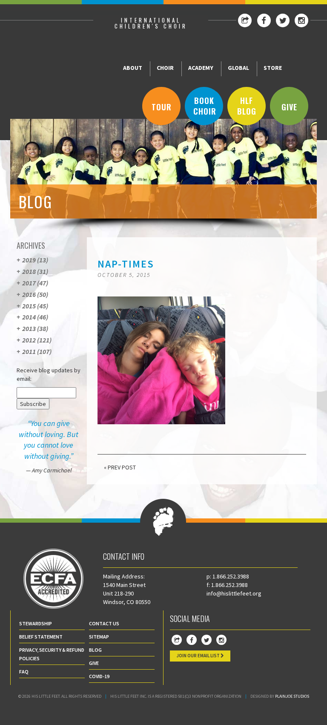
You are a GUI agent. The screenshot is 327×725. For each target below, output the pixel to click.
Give (289, 106)
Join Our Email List (198, 656)
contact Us (104, 623)
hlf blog (246, 106)
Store (273, 68)
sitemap (99, 636)
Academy (200, 68)
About (132, 68)
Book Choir (204, 106)
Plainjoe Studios (292, 696)
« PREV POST (120, 467)
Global (238, 68)
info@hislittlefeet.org (234, 593)
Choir (165, 68)
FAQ (24, 671)
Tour (162, 106)
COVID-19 (99, 676)
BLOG (95, 650)
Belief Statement (41, 636)
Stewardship (35, 623)
